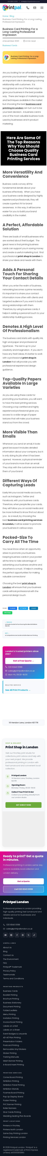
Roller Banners (9, 1108)
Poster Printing (9, 1100)
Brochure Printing (11, 998)
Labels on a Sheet (11, 1029)
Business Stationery (12, 1002)
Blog (12, 16)
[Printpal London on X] (28, 935)
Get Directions (23, 805)
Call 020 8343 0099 (23, 889)
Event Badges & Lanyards (15, 1033)
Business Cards (10, 45)
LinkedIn (33, 608)
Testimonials (9, 974)
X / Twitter (23, 608)
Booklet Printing (10, 995)
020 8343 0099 (13, 1)
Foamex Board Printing (13, 1092)
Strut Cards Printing (12, 1112)
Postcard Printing (11, 1045)
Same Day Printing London (15, 1133)
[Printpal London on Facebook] (17, 935)
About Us (7, 947)
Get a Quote (23, 881)
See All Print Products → (18, 690)
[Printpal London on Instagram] (11, 935)
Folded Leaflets (10, 1010)
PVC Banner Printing (12, 1104)
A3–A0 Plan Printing (12, 1037)
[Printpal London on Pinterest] (22, 935)
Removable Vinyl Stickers (14, 1049)
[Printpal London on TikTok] (34, 935)
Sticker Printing (9, 1053)
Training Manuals (11, 1057)
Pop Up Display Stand (13, 1096)
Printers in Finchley (11, 1125)
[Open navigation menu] (41, 7)
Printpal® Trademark (12, 967)
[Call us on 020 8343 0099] (27, 7)
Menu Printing (9, 1014)
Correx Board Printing (13, 1077)
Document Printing (11, 1006)
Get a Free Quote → (23, 660)
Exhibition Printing (11, 1081)
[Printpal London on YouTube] (5, 935)
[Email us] (34, 7)
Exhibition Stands (11, 1089)
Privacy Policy (9, 971)
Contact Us (8, 955)
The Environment (11, 959)
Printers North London (13, 1129)
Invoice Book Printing (12, 1022)
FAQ (5, 963)
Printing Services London (14, 1137)
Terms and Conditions (13, 978)
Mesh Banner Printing (13, 1061)
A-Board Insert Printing (13, 1064)
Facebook (12, 608)
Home (5, 16)
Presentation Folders (12, 1041)
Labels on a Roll (10, 1026)
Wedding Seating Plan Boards (17, 1116)
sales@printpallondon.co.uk (30, 1)
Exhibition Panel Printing (14, 1085)
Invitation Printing (11, 1018)
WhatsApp (7, 612)
